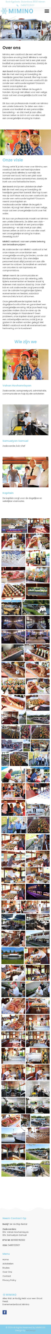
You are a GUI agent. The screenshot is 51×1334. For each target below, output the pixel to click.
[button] (47, 11)
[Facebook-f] (5, 1312)
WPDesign (31, 1330)
